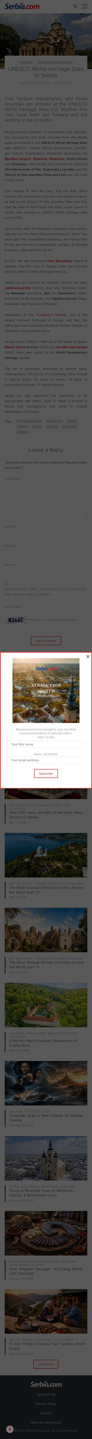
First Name (46, 737)
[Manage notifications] (9, 1429)
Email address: (46, 754)
